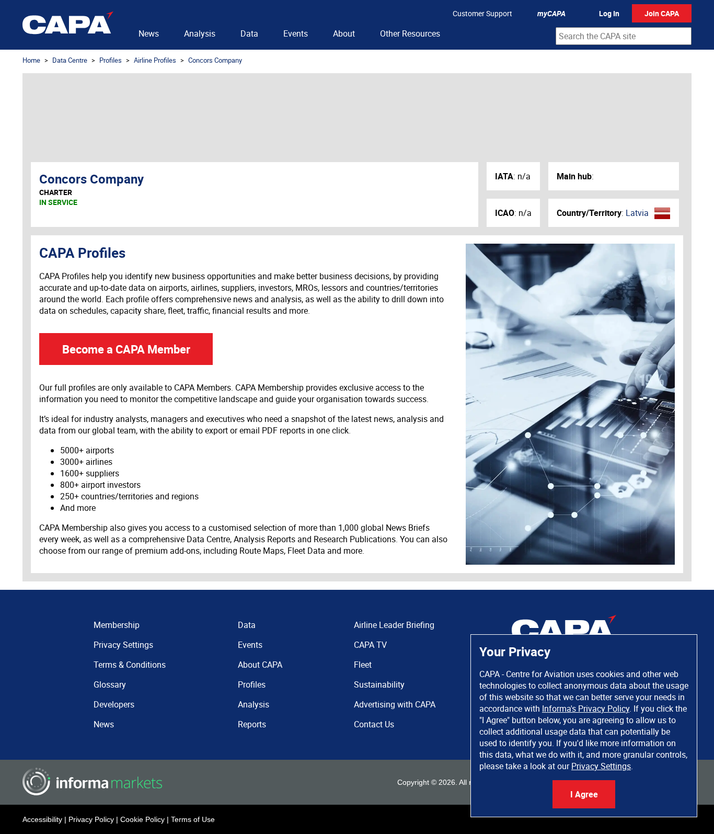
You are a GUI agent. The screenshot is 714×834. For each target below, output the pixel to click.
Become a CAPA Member (126, 349)
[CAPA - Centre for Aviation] (67, 25)
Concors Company (215, 60)
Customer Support (482, 13)
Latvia (637, 213)
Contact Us (374, 724)
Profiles (110, 60)
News (149, 33)
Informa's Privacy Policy (585, 708)
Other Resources (410, 33)
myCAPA (551, 13)
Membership (117, 625)
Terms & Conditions (130, 664)
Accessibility (42, 819)
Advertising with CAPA (394, 704)
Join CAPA (661, 13)
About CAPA (260, 664)
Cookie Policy (142, 819)
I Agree (584, 794)
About (344, 33)
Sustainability (379, 684)
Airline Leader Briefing (394, 625)
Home (31, 60)
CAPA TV (370, 644)
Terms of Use (193, 819)
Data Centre (69, 60)
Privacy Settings (601, 766)
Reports (252, 724)
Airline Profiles (155, 60)
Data (249, 33)
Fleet (363, 664)
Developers (114, 704)
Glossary (110, 684)
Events (295, 33)
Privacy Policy (91, 819)
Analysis (199, 33)
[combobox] (624, 36)
